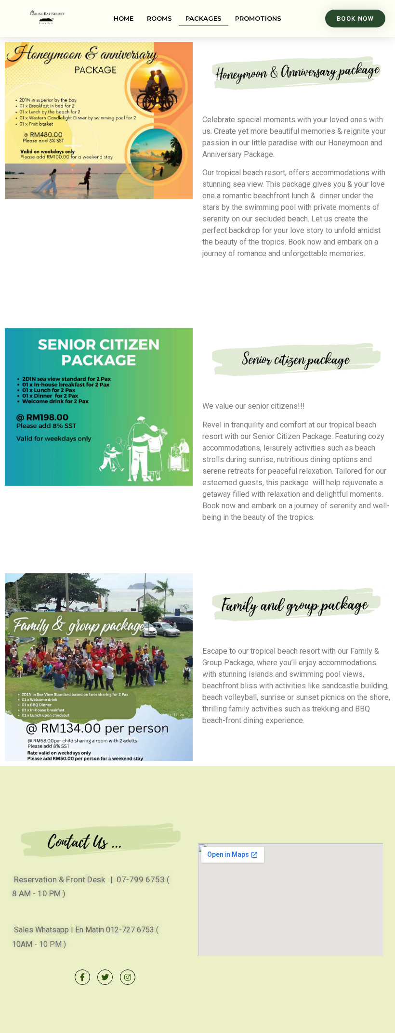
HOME (123, 18)
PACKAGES (203, 18)
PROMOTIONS (258, 18)
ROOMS (159, 18)
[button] (355, 18)
